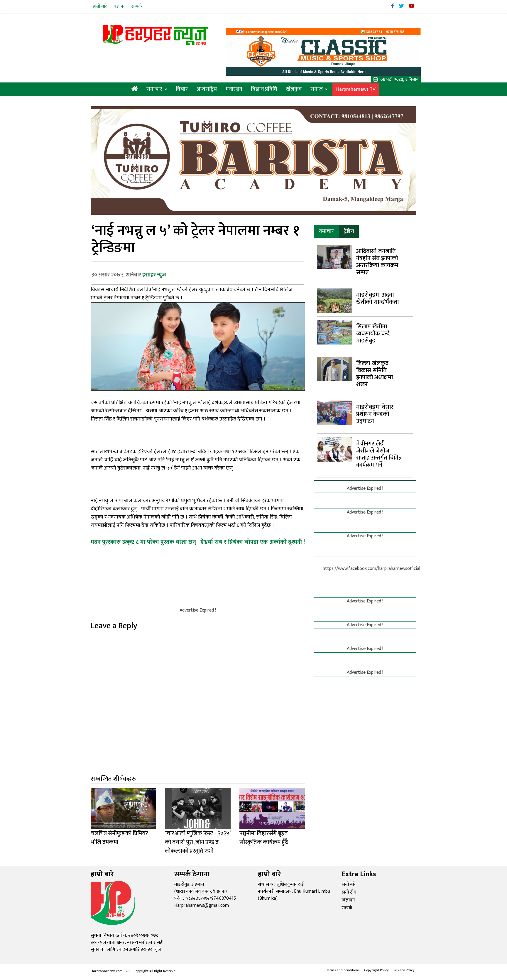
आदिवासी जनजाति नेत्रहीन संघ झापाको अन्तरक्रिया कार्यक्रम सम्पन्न (377, 261)
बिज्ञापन (119, 6)
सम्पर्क (136, 6)
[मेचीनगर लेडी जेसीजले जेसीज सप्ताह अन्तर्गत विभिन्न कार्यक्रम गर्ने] (334, 449)
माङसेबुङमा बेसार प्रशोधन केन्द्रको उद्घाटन (374, 414)
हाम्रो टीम (349, 892)
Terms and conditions (342, 970)
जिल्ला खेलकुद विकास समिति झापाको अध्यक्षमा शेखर (374, 373)
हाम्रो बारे (100, 6)
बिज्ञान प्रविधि (264, 89)
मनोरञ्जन (234, 89)
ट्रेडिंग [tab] (349, 231)
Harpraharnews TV (356, 89)
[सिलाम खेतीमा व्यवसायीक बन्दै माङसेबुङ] (334, 332)
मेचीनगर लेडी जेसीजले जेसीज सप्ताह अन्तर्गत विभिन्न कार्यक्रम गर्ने (379, 454)
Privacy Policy (404, 970)
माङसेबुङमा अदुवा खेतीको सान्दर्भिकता (377, 298)
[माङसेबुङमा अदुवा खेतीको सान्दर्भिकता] (334, 300)
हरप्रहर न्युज (154, 274)
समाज (316, 89)
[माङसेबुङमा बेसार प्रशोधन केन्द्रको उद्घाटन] (334, 412)
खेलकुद (294, 89)
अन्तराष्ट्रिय (207, 89)
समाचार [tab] (326, 231)
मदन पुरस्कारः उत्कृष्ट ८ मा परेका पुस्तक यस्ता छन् (143, 542)
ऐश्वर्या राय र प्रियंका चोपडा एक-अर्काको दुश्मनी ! (252, 542)
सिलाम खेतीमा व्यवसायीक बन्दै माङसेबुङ (373, 334)
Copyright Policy (376, 970)
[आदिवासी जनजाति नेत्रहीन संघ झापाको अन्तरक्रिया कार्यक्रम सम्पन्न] (334, 257)
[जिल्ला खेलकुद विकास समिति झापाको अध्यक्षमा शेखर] (334, 369)
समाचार (154, 89)
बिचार (182, 89)
